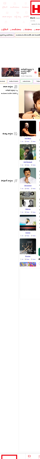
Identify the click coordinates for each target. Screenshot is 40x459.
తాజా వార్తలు (8, 87)
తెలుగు (32, 18)
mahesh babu (26, 81)
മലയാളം (32, 21)
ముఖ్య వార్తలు (8, 134)
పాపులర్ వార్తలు (7, 181)
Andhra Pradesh (13, 81)
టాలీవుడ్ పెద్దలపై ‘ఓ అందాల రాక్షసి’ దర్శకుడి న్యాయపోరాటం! (27, 71)
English (38, 18)
